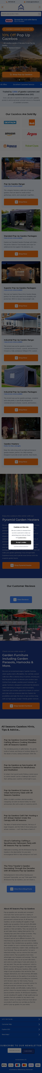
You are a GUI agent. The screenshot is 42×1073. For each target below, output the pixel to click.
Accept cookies (21, 542)
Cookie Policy (22, 538)
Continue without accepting (21, 546)
